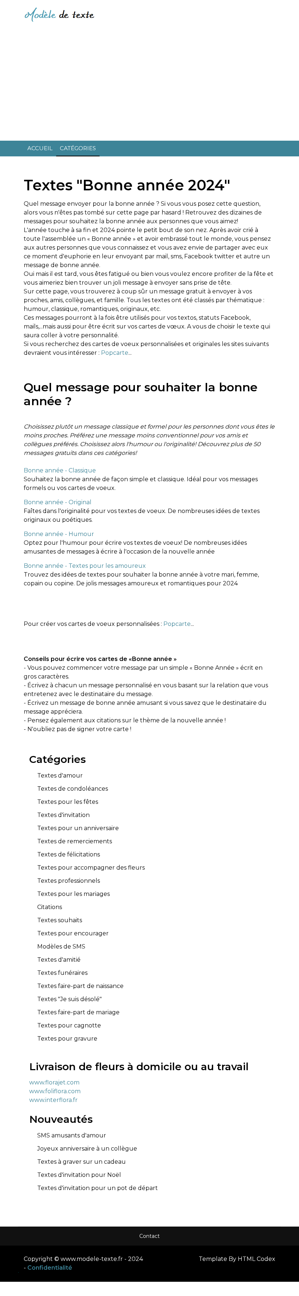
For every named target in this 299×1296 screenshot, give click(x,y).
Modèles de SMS (61, 946)
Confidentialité (49, 1267)
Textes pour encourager (73, 933)
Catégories (78, 148)
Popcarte (114, 352)
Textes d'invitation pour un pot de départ (97, 1188)
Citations (49, 907)
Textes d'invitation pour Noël (79, 1174)
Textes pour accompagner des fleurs (91, 867)
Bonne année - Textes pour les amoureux (85, 565)
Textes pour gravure (67, 1038)
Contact (149, 1236)
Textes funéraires (62, 972)
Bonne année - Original (58, 502)
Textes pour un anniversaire (78, 828)
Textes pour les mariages (73, 893)
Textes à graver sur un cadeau (81, 1161)
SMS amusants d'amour (71, 1135)
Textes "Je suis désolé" (69, 999)
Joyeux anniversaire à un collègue (87, 1148)
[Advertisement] (149, 84)
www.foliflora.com (55, 1091)
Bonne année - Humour (59, 534)
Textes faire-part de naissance (80, 986)
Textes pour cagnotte (69, 1025)
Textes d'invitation (63, 815)
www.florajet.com (54, 1082)
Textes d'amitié (59, 959)
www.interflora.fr (53, 1100)
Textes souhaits (59, 920)
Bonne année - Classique (60, 470)
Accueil (40, 148)
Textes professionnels (68, 880)
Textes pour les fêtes (67, 801)
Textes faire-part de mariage (78, 1012)
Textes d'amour (60, 775)
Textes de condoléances (72, 788)
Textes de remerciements (74, 841)
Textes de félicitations (68, 854)
